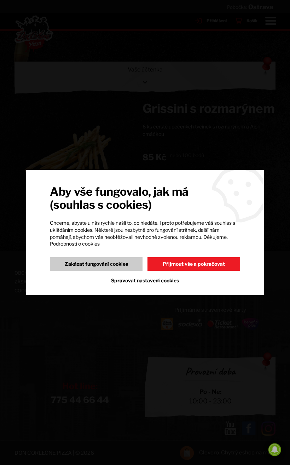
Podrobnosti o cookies (75, 244)
